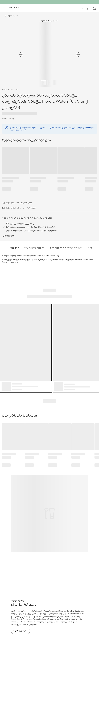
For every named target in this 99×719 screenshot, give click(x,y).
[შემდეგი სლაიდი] (78, 54)
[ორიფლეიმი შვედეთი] (12, 8)
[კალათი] (94, 8)
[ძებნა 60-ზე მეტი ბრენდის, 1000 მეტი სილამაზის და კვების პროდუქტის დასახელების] (82, 8)
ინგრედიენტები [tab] (34, 247)
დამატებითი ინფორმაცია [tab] (66, 247)
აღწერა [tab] (14, 247)
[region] (49, 54)
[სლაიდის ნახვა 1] (43, 82)
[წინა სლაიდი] (21, 54)
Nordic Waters (10, 90)
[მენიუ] (3, 8)
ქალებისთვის (11, 15)
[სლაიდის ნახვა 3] (55, 82)
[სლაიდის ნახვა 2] (49, 82)
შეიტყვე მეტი (8, 235)
